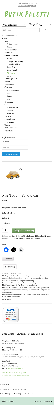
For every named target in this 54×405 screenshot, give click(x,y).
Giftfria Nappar (13, 44)
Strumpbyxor (9, 119)
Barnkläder (8, 53)
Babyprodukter (10, 50)
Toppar (7, 125)
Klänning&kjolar (10, 79)
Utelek (9, 76)
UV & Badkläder (10, 128)
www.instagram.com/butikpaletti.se (15, 375)
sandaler (10, 110)
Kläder (9, 47)
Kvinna (9, 96)
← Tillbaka (8, 259)
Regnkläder (9, 102)
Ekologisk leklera (13, 64)
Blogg (49, 401)
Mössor (7, 82)
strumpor (10, 122)
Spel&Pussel (12, 70)
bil (11, 238)
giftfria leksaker (19, 238)
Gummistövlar (12, 108)
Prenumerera (11, 154)
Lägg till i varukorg (24, 230)
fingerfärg (11, 67)
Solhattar (8, 116)
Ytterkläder (8, 131)
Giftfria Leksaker (11, 56)
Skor (6, 105)
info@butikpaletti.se (15, 368)
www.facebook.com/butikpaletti (14, 373)
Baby (6, 41)
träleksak (36, 238)
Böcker (9, 59)
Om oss (42, 401)
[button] (21, 169)
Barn (4, 38)
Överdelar (8, 87)
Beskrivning (10, 267)
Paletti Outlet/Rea (11, 90)
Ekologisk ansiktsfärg (15, 61)
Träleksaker (11, 73)
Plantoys (29, 238)
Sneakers (10, 113)
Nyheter (47, 236)
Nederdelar (9, 85)
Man (8, 99)
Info (36, 401)
